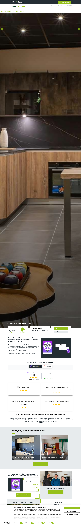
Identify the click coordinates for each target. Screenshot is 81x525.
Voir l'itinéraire (22, 332)
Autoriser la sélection (71, 511)
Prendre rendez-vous (61, 328)
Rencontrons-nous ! (56, 492)
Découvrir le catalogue (61, 331)
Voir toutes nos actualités (23, 494)
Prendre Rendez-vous (65, 2)
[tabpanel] (40, 170)
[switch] (32, 523)
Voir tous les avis (24, 393)
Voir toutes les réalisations (40, 463)
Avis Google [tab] (48, 366)
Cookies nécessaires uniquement (71, 514)
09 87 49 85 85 (11, 332)
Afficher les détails (60, 522)
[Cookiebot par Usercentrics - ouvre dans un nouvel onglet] (7, 523)
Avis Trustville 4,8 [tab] (36, 366)
